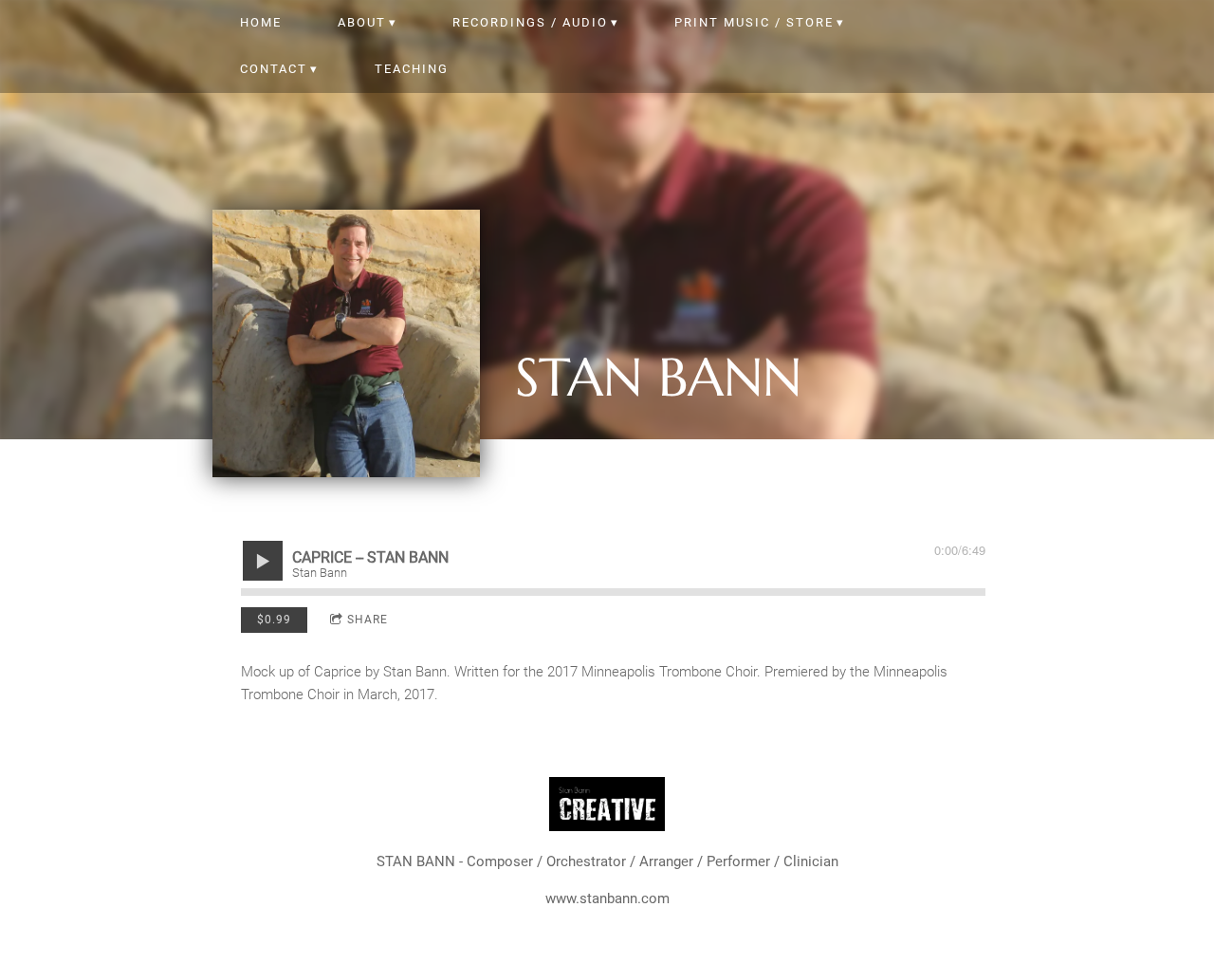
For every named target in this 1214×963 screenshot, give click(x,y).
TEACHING (412, 69)
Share (367, 619)
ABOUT (362, 22)
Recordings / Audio (530, 22)
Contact (273, 69)
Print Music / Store (754, 22)
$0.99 (274, 619)
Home (261, 22)
